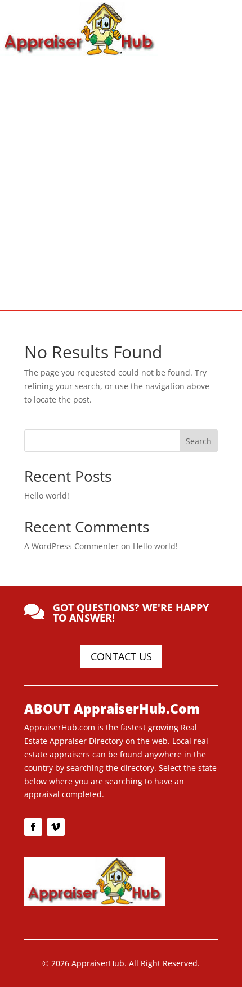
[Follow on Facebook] (33, 827)
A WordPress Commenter (71, 546)
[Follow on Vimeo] (56, 827)
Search (199, 441)
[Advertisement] (121, 182)
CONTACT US (121, 656)
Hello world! (46, 495)
